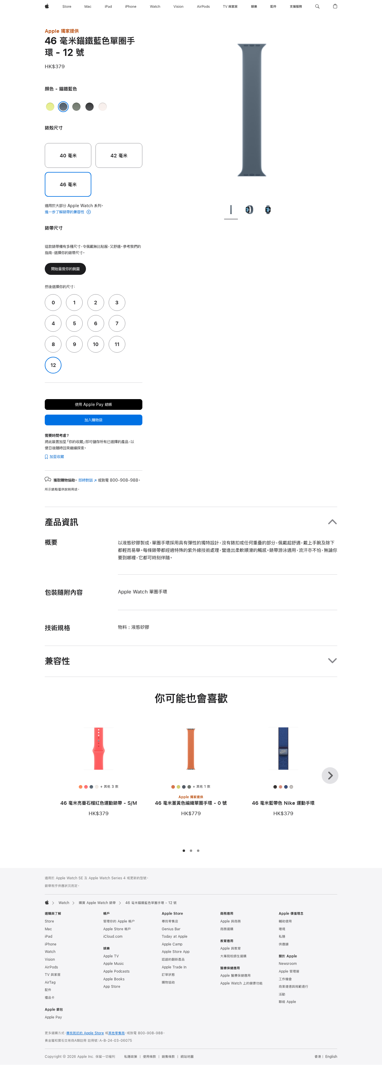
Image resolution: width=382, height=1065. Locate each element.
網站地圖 (187, 1056)
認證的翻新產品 (173, 959)
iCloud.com (112, 936)
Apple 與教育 (230, 948)
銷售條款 (168, 1056)
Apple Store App (176, 952)
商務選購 (226, 929)
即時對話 (87, 480)
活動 (282, 994)
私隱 (282, 936)
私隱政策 (130, 1056)
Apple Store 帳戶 (117, 929)
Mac (48, 929)
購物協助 (168, 982)
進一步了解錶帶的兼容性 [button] (65, 212)
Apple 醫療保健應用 (235, 975)
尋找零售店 (170, 921)
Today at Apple (174, 936)
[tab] (231, 210)
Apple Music (113, 963)
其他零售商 (116, 1033)
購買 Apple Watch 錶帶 (97, 903)
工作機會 (285, 979)
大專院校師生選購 (233, 956)
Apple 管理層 (289, 971)
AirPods (51, 967)
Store (49, 921)
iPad (48, 936)
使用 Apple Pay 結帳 (93, 404)
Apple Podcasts (116, 971)
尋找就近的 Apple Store (85, 1033)
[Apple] (47, 902)
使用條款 (149, 1056)
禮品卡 (50, 997)
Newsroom (288, 963)
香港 (318, 1056)
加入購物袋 (93, 420)
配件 (48, 990)
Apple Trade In (174, 967)
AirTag (50, 982)
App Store (111, 986)
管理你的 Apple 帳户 (119, 921)
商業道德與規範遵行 (293, 986)
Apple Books (113, 979)
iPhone (50, 944)
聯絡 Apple (287, 1002)
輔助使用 (285, 921)
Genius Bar (171, 929)
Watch (63, 903)
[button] (317, 6)
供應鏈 (284, 944)
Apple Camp (172, 944)
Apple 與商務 (230, 921)
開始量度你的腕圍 (65, 269)
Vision (50, 959)
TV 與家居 (53, 974)
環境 (282, 929)
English (331, 1056)
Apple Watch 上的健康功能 (241, 983)
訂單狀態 (168, 974)
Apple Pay (53, 1017)
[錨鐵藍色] (63, 106)
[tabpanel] (252, 113)
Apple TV (111, 956)
